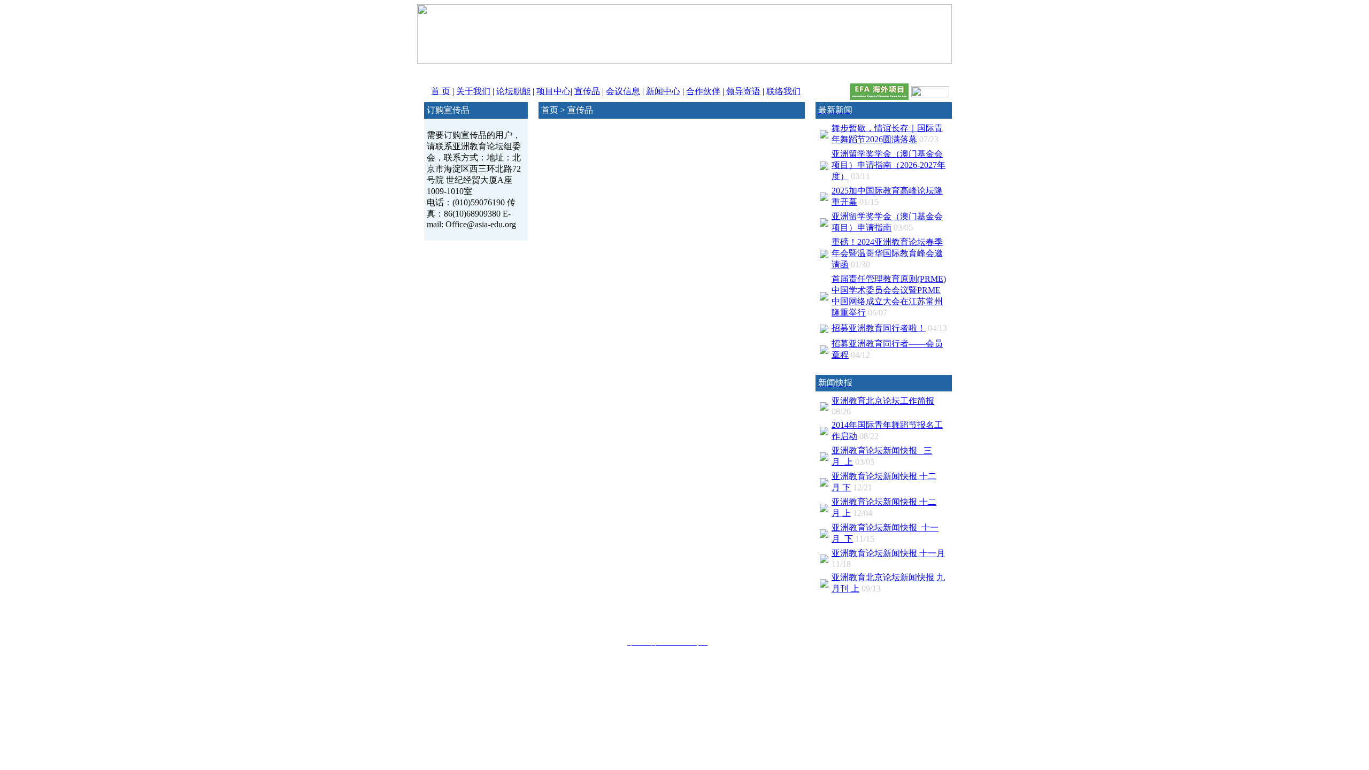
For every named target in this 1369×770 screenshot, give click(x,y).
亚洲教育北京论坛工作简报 (883, 400)
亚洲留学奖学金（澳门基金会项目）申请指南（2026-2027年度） (888, 165)
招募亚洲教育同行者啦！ (879, 328)
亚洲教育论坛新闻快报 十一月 (888, 553)
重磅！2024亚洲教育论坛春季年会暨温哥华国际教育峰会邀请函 (887, 253)
